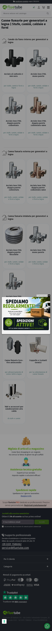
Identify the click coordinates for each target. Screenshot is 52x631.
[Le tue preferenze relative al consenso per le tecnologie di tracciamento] (4, 621)
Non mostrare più (43, 296)
